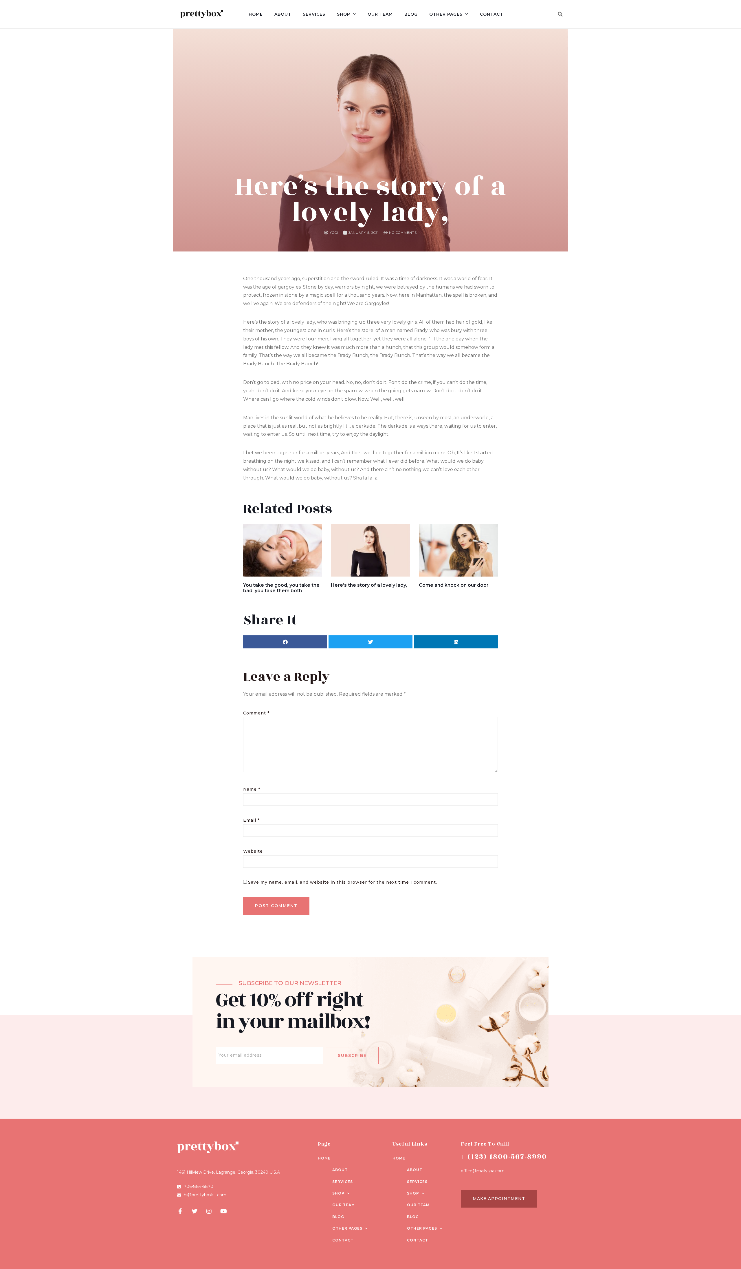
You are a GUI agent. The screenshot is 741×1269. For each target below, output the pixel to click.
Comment (256, 713)
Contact (491, 14)
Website (253, 851)
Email (251, 820)
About (282, 14)
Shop (343, 14)
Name (251, 789)
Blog (411, 14)
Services (314, 14)
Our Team (380, 14)
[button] (560, 14)
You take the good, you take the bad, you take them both (281, 587)
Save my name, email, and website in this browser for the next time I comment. (342, 882)
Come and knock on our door (454, 585)
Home (256, 14)
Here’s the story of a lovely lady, (369, 585)
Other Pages (446, 14)
